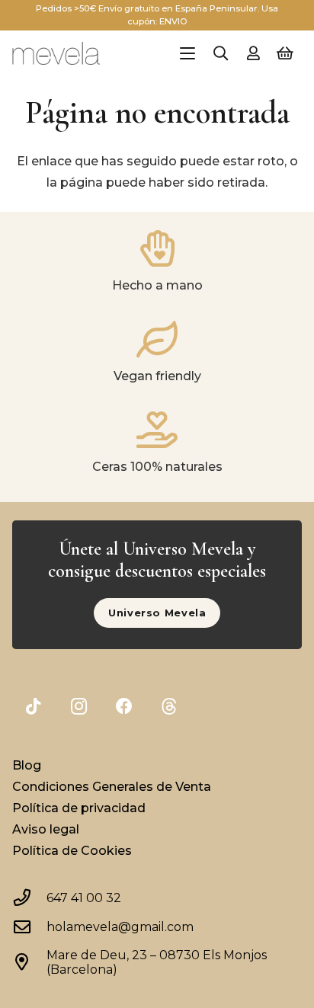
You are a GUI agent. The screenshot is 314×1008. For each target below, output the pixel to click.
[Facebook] (124, 707)
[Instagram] (79, 707)
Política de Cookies (72, 850)
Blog (26, 765)
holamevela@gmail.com (120, 927)
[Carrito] (285, 53)
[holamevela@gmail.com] (29, 927)
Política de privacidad (79, 808)
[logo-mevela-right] (55, 53)
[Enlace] (253, 53)
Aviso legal (45, 829)
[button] (187, 53)
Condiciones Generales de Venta (111, 786)
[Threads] (170, 707)
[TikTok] (33, 707)
